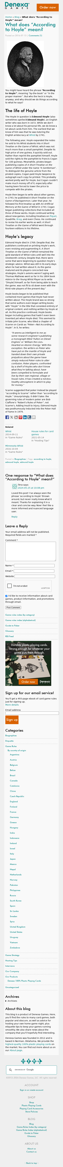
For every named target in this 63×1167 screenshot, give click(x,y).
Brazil (12, 776)
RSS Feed (9, 637)
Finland (13, 807)
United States (16, 932)
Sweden (13, 917)
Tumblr (39, 1061)
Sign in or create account (31, 1090)
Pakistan (14, 885)
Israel (12, 849)
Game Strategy (12, 955)
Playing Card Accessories (31, 1109)
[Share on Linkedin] (25, 417)
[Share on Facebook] (7, 417)
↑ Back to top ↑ (32, 1163)
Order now (48, 7)
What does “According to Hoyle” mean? (30, 27)
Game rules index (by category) (20, 615)
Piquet (53, 216)
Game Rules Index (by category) (31, 1127)
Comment (11, 540)
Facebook (28, 1061)
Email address (13, 710)
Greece (13, 823)
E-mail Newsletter (23, 1061)
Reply (14, 516)
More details (12, 705)
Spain (12, 906)
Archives (12, 1001)
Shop (31, 1103)
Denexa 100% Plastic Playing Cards (24, 981)
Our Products (11, 977)
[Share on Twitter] (11, 417)
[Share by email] (34, 417)
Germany (14, 817)
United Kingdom (17, 927)
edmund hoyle (26, 462)
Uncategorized (12, 987)
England (14, 802)
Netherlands (16, 875)
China (13, 791)
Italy (12, 854)
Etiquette (9, 741)
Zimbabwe (15, 948)
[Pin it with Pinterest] (20, 417)
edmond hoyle (12, 462)
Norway (13, 880)
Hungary (14, 828)
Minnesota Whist (14, 446)
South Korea (15, 901)
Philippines (15, 890)
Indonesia (14, 838)
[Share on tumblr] (29, 417)
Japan (13, 859)
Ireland (13, 843)
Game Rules (11, 746)
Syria (12, 922)
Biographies (20, 459)
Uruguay (14, 937)
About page (16, 1050)
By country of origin (17, 751)
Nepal (13, 870)
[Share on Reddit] (16, 417)
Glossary (9, 631)
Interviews (10, 966)
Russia (13, 896)
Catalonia (14, 786)
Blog (17, 17)
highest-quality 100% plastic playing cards (28, 1044)
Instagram (34, 1061)
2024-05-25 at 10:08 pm (31, 488)
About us (31, 1149)
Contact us (31, 1152)
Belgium (14, 765)
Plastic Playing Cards (31, 1106)
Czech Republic (17, 796)
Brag (19, 219)
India (12, 833)
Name (9, 565)
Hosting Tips (11, 961)
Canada (14, 781)
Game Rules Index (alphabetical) (31, 1130)
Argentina (14, 755)
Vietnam (14, 943)
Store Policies (31, 1112)
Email (9, 571)
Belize (12, 770)
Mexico (13, 864)
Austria (13, 760)
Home (8, 17)
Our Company (12, 971)
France (13, 812)
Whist (32, 135)
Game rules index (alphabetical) (20, 620)
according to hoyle (42, 459)
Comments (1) (35, 36)
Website (9, 576)
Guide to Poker (12, 626)
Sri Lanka (14, 911)
